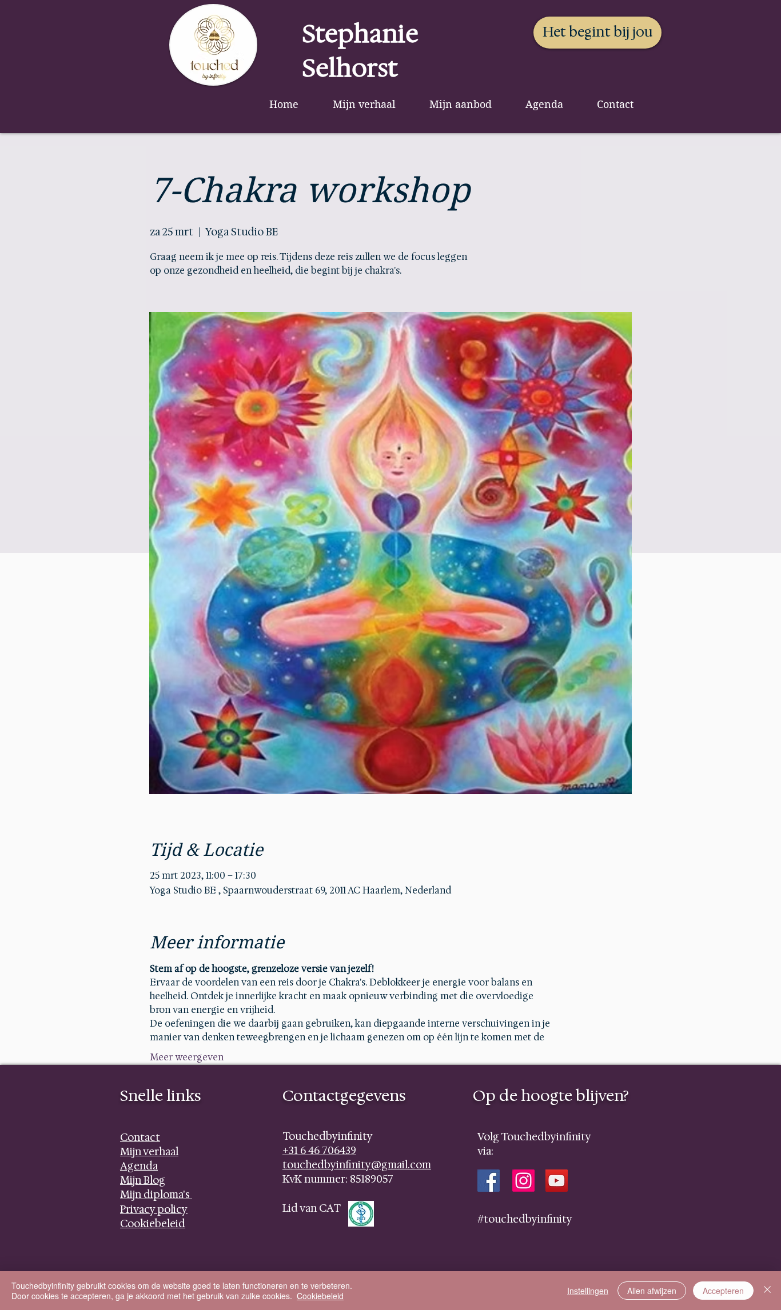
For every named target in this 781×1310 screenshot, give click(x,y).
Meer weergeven (187, 1057)
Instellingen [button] (587, 1290)
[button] (460, 104)
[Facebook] (488, 1180)
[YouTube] (556, 1180)
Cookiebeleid (320, 1295)
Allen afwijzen (651, 1290)
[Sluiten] (767, 1290)
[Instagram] (523, 1180)
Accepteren (723, 1290)
